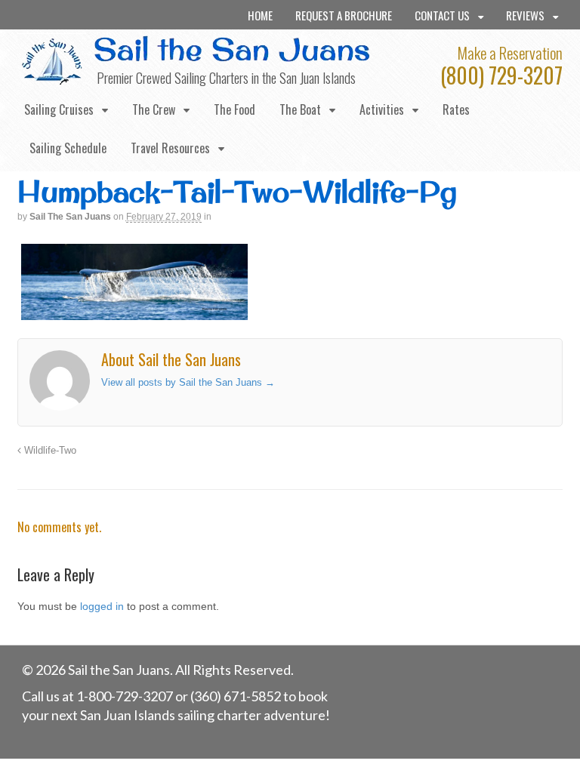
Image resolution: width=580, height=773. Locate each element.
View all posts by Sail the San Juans (188, 382)
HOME (260, 15)
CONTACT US (442, 15)
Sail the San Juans (70, 216)
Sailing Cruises (59, 109)
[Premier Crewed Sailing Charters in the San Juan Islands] (53, 78)
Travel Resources (170, 148)
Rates (456, 109)
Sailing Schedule (67, 148)
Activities (381, 109)
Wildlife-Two (48, 450)
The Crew (153, 109)
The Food (234, 109)
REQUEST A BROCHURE (343, 15)
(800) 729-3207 (501, 75)
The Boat (300, 109)
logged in (102, 606)
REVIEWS (525, 15)
